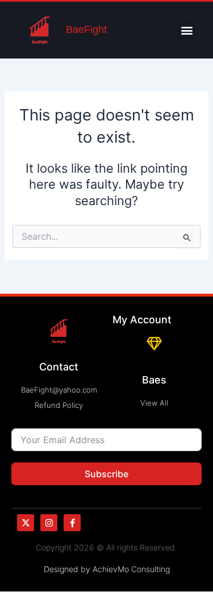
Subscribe (106, 474)
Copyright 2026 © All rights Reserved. (106, 547)
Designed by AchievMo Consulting (107, 569)
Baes (154, 380)
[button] (186, 30)
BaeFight (86, 29)
